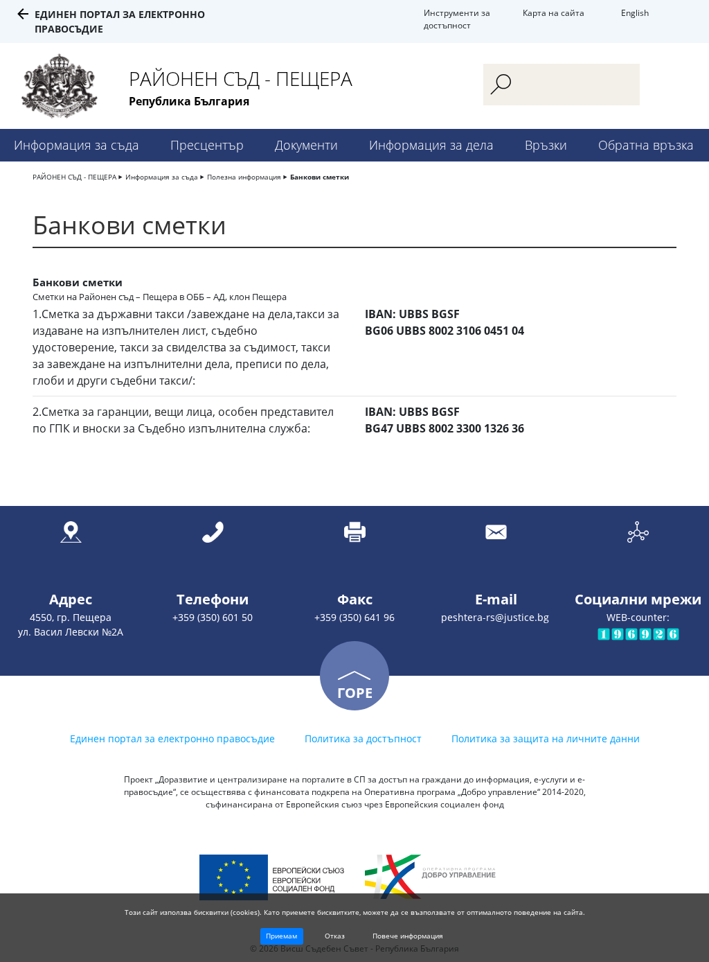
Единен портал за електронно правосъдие (172, 738)
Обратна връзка (646, 145)
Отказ (335, 936)
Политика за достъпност (363, 738)
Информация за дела (431, 145)
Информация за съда (76, 145)
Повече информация (408, 936)
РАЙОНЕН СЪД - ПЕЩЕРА (74, 177)
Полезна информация (244, 177)
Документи (306, 145)
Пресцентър (207, 145)
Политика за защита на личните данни (545, 738)
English (635, 13)
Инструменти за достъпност (457, 19)
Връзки (546, 145)
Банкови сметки (319, 177)
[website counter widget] (638, 632)
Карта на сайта (553, 13)
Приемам (281, 936)
